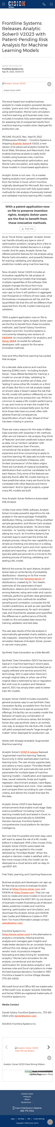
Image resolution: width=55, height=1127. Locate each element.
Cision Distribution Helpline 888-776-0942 (28, 1109)
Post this (29, 229)
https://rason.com (24, 892)
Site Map (21, 1119)
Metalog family (33, 579)
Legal (13, 1119)
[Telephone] (44, 4)
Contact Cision (27, 1094)
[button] (27, 83)
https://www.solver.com (26, 889)
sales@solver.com (12, 923)
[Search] (51, 4)
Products (27, 1097)
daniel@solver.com (26, 1016)
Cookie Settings (39, 1119)
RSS (29, 1119)
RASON (6, 337)
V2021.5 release (29, 752)
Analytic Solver (21, 143)
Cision (31, 1123)
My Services (26, 1102)
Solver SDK (8, 341)
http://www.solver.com (16, 934)
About (27, 1099)
